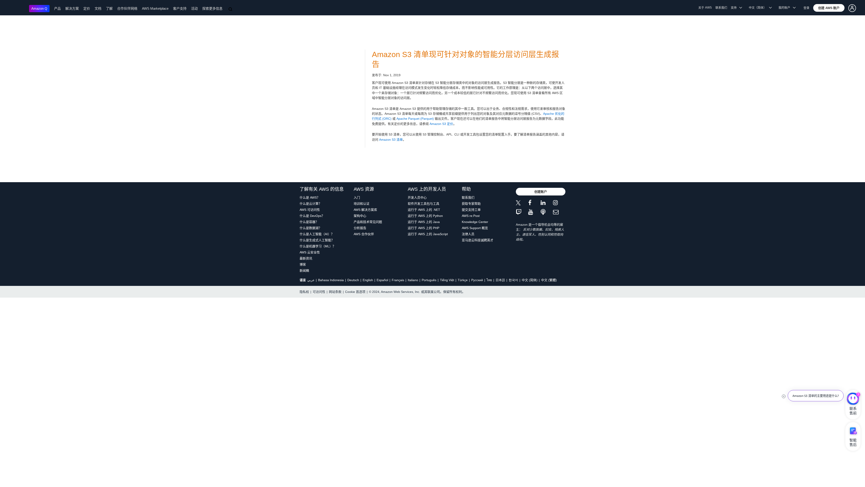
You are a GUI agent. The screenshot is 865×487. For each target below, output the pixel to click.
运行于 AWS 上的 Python (425, 216)
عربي (310, 280)
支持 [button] (735, 7)
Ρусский (477, 280)
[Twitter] (522, 203)
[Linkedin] (547, 203)
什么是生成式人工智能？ (317, 240)
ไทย (489, 280)
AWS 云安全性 (310, 252)
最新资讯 (306, 258)
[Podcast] (547, 212)
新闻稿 (304, 270)
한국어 (513, 280)
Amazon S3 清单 (391, 139)
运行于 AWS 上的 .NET (424, 209)
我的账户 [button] (785, 7)
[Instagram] (559, 203)
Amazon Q (39, 8)
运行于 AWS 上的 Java (424, 222)
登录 (806, 7)
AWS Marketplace (155, 8)
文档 (98, 8)
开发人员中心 (417, 197)
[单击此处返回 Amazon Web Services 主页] (15, 8)
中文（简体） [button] (759, 7)
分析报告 (360, 228)
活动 (194, 8)
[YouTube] (534, 212)
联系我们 (721, 7)
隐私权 (304, 292)
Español (382, 280)
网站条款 (335, 292)
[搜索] (230, 9)
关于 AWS (705, 7)
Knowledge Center (475, 222)
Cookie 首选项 (355, 292)
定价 (86, 8)
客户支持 (180, 8)
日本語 (500, 280)
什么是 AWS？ (310, 197)
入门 (357, 197)
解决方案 (72, 8)
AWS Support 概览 (475, 228)
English (368, 280)
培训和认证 (361, 203)
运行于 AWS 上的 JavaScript (428, 234)
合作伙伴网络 (127, 8)
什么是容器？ (309, 222)
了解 (109, 8)
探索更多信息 (212, 8)
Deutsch (353, 280)
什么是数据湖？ (311, 228)
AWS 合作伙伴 (364, 234)
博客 (303, 264)
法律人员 (468, 234)
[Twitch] (522, 212)
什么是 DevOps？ (312, 216)
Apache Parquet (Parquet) (415, 118)
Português (429, 280)
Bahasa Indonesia (331, 280)
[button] (829, 8)
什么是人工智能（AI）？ (317, 234)
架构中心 (360, 216)
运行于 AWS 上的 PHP (423, 228)
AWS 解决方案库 (365, 209)
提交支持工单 (471, 209)
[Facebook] (534, 203)
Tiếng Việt (447, 280)
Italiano (413, 280)
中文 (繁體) (549, 280)
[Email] (559, 212)
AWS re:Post (471, 216)
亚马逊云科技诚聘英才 (477, 240)
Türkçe (463, 280)
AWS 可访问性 (310, 209)
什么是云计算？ (311, 203)
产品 (57, 8)
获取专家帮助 (471, 203)
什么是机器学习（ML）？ (318, 246)
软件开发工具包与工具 (423, 203)
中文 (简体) (529, 280)
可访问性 (319, 292)
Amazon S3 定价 (441, 124)
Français (398, 280)
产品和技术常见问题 (368, 222)
